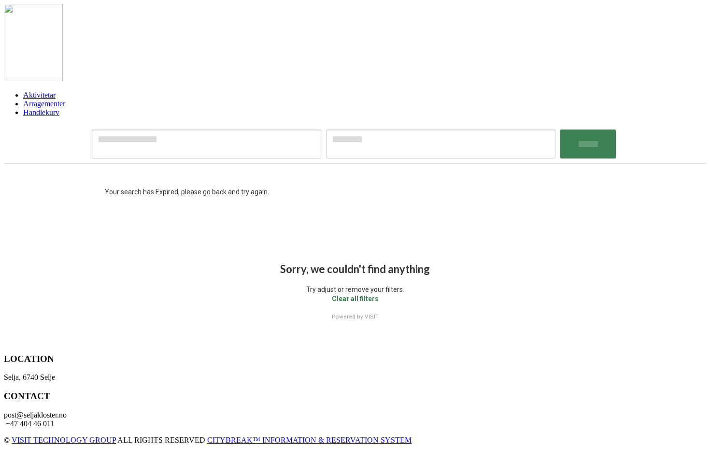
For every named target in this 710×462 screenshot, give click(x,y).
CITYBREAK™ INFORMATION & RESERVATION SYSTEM (309, 440)
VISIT (372, 316)
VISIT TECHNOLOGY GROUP (64, 440)
